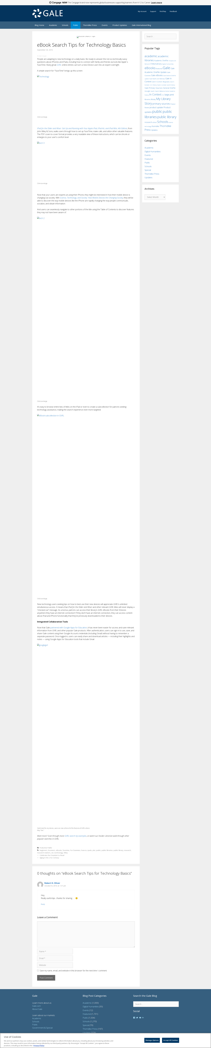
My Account (142, 11)
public (98, 850)
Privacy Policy (38, 1045)
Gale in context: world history (166, 85)
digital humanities (168, 64)
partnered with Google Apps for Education (68, 627)
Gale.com (36, 1005)
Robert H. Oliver (52, 883)
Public (75, 25)
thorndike (155, 126)
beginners (43, 850)
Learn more (156, 2)
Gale (166, 67)
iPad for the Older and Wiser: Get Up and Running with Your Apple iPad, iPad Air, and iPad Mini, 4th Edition (82, 128)
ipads (90, 850)
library (153, 99)
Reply (43, 904)
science (171, 122)
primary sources (161, 103)
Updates (154, 130)
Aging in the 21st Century (49, 857)
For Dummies (75, 850)
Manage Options (152, 1040)
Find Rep (163, 11)
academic (151, 56)
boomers (51, 850)
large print (169, 94)
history (147, 95)
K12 (163, 95)
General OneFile (169, 88)
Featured (43, 847)
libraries (147, 99)
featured (159, 68)
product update (156, 107)
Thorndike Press (90, 25)
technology (58, 852)
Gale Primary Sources (154, 88)
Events (105, 25)
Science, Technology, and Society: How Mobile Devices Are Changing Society (91, 197)
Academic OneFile (161, 60)
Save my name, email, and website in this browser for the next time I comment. (73, 970)
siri (52, 852)
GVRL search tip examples (75, 836)
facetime (66, 850)
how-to (84, 850)
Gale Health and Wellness (157, 79)
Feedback (173, 11)
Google (147, 91)
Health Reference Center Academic (165, 91)
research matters (43, 852)
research (127, 850)
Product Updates (119, 25)
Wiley (66, 852)
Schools (65, 25)
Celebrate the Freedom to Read (52, 855)
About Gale (37, 1009)
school (155, 122)
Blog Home (39, 25)
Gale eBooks (157, 75)
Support (153, 11)
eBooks (59, 850)
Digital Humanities (153, 151)
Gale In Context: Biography (160, 82)
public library (118, 850)
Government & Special (42, 1027)
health (153, 91)
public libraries (107, 850)
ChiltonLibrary (156, 64)
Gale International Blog (141, 25)
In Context (155, 94)
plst (94, 850)
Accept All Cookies (170, 1040)
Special (148, 170)
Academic (53, 25)
